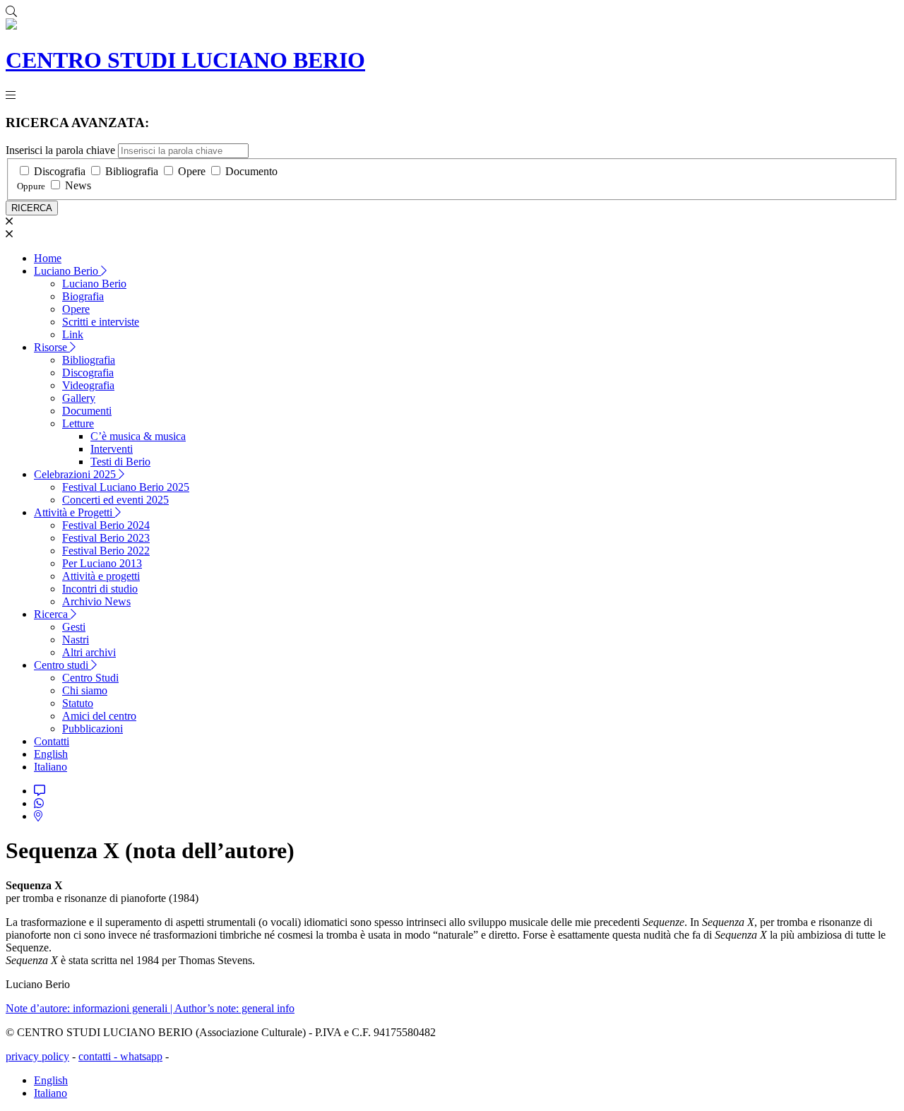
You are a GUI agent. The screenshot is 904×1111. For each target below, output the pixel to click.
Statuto (77, 703)
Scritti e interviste (100, 322)
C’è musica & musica (138, 436)
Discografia (59, 171)
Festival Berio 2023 (106, 538)
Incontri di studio (100, 589)
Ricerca (52, 614)
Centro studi (62, 665)
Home (47, 258)
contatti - (99, 1056)
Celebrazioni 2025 (76, 474)
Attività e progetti (101, 576)
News (78, 185)
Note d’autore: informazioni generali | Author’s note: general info (150, 1008)
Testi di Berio (120, 462)
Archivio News (96, 601)
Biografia (83, 296)
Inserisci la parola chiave (60, 150)
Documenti (87, 411)
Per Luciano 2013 (102, 563)
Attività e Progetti (74, 512)
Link (72, 334)
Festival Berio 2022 (106, 551)
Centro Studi (90, 678)
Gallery (78, 398)
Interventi (111, 449)
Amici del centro (99, 716)
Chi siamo (84, 690)
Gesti (73, 627)
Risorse (52, 347)
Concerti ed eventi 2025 (115, 500)
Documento (251, 171)
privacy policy (37, 1056)
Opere (192, 171)
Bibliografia (131, 171)
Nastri (75, 640)
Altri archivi (89, 652)
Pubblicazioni (92, 729)
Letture (78, 423)
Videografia (88, 385)
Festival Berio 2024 (106, 525)
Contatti (51, 741)
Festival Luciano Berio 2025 (125, 487)
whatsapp (141, 1056)
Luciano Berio (67, 271)
